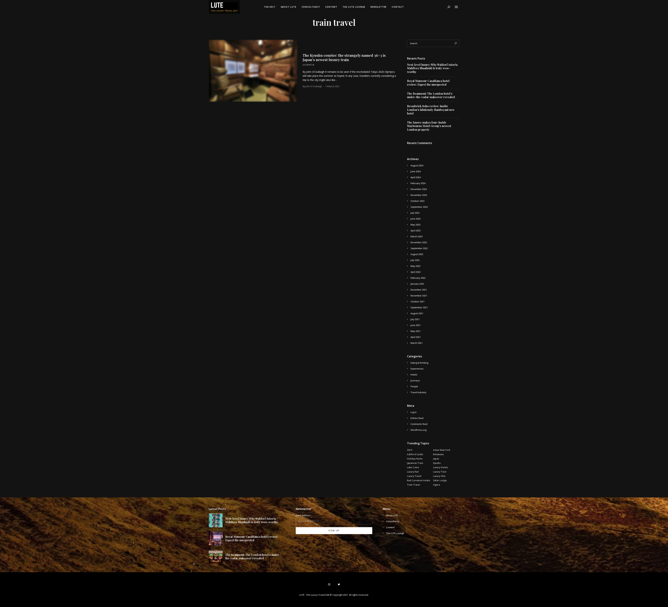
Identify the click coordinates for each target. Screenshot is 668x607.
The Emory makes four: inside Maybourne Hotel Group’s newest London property (429, 126)
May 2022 (415, 266)
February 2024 (418, 183)
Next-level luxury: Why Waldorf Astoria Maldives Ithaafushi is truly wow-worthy (432, 68)
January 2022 (417, 283)
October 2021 (417, 301)
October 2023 (417, 201)
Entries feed (417, 418)
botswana (438, 454)
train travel (413, 484)
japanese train (415, 463)
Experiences (417, 368)
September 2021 (419, 307)
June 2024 (416, 171)
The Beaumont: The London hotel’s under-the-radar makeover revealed (431, 95)
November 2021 (419, 295)
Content (331, 6)
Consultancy (311, 6)
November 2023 (419, 195)
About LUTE (288, 6)
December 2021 (419, 289)
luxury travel (414, 476)
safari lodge (440, 480)
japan (436, 458)
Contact (398, 6)
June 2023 (416, 218)
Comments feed (419, 424)
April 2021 (416, 337)
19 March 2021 (332, 86)
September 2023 (419, 206)
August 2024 (417, 165)
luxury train (439, 471)
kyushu (437, 463)
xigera (436, 484)
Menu (456, 7)
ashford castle (415, 454)
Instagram (329, 584)
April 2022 (416, 271)
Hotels (414, 374)
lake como (413, 467)
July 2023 (415, 212)
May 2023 (415, 224)
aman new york (441, 450)
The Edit (269, 6)
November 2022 (419, 242)
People (414, 386)
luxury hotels (440, 467)
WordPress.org (418, 429)
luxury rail (413, 471)
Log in (414, 412)
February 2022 (418, 277)
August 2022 (417, 254)
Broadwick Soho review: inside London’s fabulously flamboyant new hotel (431, 109)
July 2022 (415, 260)
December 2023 (419, 189)
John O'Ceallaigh (314, 86)
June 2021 (416, 325)
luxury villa (439, 476)
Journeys (308, 64)
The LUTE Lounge (354, 6)
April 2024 (416, 177)
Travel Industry (418, 392)
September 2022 (419, 248)
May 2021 (415, 331)
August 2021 (417, 313)
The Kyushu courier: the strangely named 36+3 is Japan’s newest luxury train (344, 57)
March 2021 (417, 342)
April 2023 (416, 230)
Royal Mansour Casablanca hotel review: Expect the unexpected (428, 82)
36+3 (409, 450)
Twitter (338, 584)
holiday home (415, 458)
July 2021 (415, 319)
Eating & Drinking (419, 362)
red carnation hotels (418, 480)
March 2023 (417, 236)
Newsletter (379, 6)
